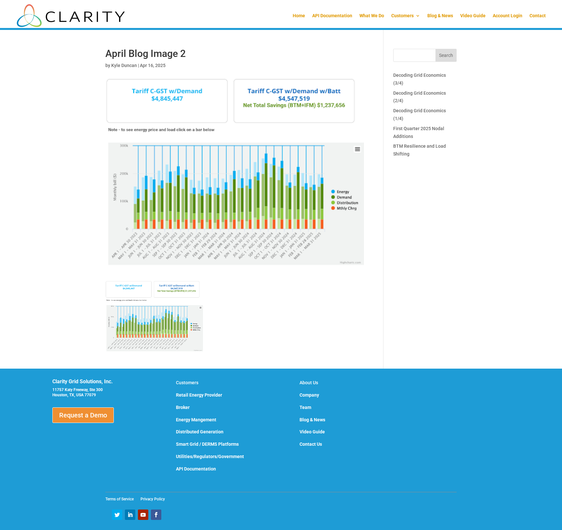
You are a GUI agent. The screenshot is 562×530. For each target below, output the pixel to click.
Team (305, 407)
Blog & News (440, 15)
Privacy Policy (152, 499)
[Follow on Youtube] (143, 515)
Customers (402, 15)
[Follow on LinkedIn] (130, 515)
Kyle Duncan (124, 65)
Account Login (507, 15)
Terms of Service (121, 499)
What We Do (371, 15)
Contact (537, 15)
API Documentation (332, 15)
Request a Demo (83, 415)
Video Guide (473, 15)
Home (299, 15)
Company (309, 395)
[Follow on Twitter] (117, 515)
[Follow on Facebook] (156, 515)
